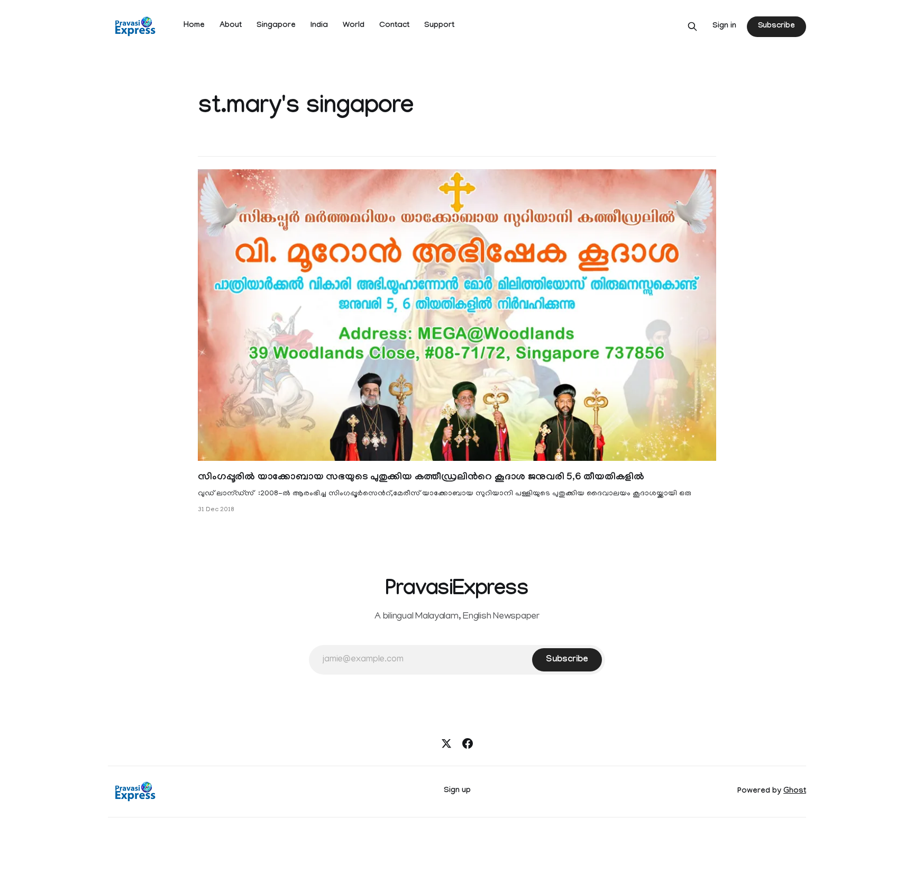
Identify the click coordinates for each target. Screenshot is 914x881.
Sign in (724, 26)
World (353, 26)
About (231, 26)
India (319, 26)
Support (439, 26)
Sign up (457, 791)
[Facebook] (467, 743)
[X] (446, 743)
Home (194, 26)
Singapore (276, 26)
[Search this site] (692, 26)
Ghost (794, 791)
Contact (394, 26)
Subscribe (776, 26)
